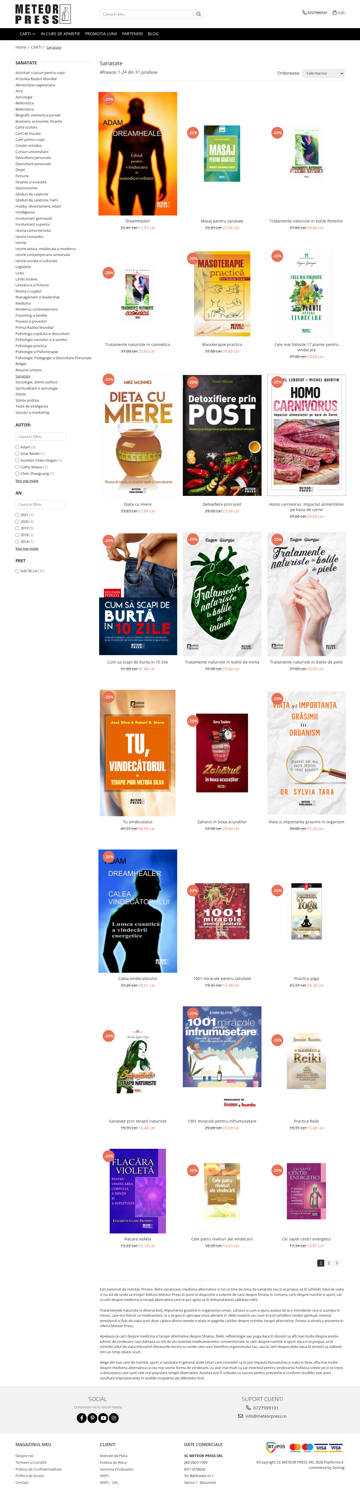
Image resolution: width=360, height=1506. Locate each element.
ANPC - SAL (109, 1482)
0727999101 (265, 1408)
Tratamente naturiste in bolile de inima (222, 662)
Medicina (23, 303)
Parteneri (132, 33)
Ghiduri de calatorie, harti (36, 200)
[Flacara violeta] (137, 1191)
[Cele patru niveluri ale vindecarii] (222, 1191)
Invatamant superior (32, 224)
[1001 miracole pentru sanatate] (222, 911)
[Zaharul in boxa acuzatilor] (222, 753)
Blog (153, 33)
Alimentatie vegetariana (35, 84)
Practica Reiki (306, 1121)
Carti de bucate (28, 133)
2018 (24, 534)
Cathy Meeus (31, 466)
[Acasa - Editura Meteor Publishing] (43, 14)
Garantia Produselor (117, 1469)
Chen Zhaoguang (35, 473)
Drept (20, 169)
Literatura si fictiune (32, 284)
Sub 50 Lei (29, 570)
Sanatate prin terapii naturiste (137, 1121)
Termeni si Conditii (30, 1462)
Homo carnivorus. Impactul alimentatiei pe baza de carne (306, 507)
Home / (22, 47)
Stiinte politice (27, 400)
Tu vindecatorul (137, 821)
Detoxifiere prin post (222, 504)
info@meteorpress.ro (265, 1416)
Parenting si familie (31, 315)
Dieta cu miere (138, 504)
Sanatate (22, 376)
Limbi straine (26, 279)
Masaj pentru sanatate (222, 221)
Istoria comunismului (33, 230)
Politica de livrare (29, 1475)
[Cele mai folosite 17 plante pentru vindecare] (306, 294)
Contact (22, 1482)
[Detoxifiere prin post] (222, 435)
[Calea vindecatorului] (137, 911)
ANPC (104, 1475)
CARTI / (38, 47)
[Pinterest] (92, 1418)
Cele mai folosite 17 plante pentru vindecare (306, 347)
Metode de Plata (113, 1455)
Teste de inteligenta (31, 406)
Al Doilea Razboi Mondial (36, 78)
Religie (20, 363)
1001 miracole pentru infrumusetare (222, 1121)
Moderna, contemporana (36, 309)
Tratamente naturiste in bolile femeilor (306, 221)
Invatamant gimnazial (33, 218)
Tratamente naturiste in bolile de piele (306, 662)
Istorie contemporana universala (42, 254)
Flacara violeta (137, 1239)
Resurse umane (28, 369)
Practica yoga (306, 978)
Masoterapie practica (222, 344)
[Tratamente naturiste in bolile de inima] (222, 594)
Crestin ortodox (28, 145)
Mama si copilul (28, 291)
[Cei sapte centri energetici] (306, 1191)
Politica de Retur (113, 1462)
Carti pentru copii (29, 139)
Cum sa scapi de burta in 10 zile (137, 662)
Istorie (20, 242)
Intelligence (25, 212)
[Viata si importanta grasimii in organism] (306, 752)
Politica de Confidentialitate (38, 1469)
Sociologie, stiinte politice (36, 382)
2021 (24, 514)
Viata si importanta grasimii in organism (306, 821)
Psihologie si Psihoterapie (36, 351)
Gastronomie (26, 187)
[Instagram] (114, 1418)
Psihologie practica (31, 345)
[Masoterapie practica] (222, 293)
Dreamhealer (137, 221)
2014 (24, 541)
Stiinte (20, 394)
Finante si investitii (30, 182)
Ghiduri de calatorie (31, 194)
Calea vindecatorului (137, 978)
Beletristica (24, 102)
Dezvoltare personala (33, 157)
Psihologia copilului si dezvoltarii (42, 333)
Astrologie (23, 97)
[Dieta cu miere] (137, 435)
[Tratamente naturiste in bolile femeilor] (306, 153)
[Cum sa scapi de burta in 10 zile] (137, 594)
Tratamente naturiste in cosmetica (137, 344)
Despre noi (24, 1455)
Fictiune (22, 175)
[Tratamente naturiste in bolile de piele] (306, 594)
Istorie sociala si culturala (36, 260)
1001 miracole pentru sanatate (222, 978)
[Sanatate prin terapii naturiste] (137, 1061)
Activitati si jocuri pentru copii (40, 72)
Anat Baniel (30, 453)
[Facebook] (82, 1418)
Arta (18, 90)
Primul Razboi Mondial (34, 327)
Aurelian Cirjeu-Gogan (39, 460)
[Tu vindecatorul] (137, 753)
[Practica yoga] (306, 911)
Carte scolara (26, 127)
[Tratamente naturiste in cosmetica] (137, 294)
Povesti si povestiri (31, 321)
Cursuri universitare (31, 151)
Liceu (19, 272)
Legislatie (23, 266)
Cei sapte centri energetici (306, 1239)
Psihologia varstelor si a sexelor (41, 339)
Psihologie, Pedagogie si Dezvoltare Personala (53, 357)
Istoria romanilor (29, 236)
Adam (25, 446)
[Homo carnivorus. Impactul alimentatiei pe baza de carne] (306, 435)
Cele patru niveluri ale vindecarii (222, 1239)
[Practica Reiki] (306, 1061)
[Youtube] (103, 1418)
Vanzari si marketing (32, 412)
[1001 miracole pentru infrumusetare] (222, 1061)
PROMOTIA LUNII (101, 33)
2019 (24, 528)
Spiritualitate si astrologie (36, 388)
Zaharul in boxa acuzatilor (222, 821)
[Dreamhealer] (137, 153)
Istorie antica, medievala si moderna (45, 248)
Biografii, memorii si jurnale (38, 115)
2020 (24, 521)
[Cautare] (199, 14)
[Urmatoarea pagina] (336, 1263)
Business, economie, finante (38, 121)
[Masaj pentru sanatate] (222, 153)
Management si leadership (37, 297)
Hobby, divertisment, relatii (38, 206)
